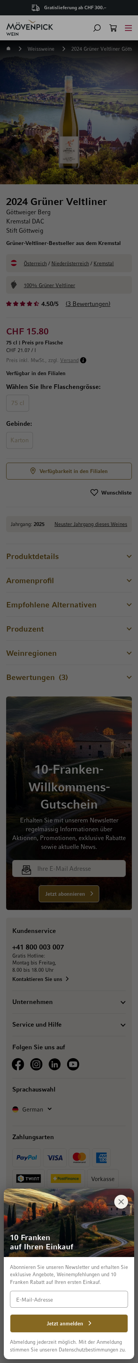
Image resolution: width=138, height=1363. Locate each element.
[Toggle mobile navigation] (128, 27)
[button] (97, 28)
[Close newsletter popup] (121, 1202)
